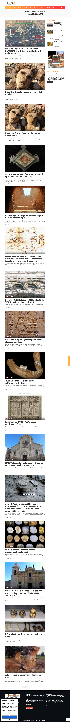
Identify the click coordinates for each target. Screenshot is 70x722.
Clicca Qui (56, 697)
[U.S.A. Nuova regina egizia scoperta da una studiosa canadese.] (25, 324)
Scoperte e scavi (10, 88)
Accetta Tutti (9, 717)
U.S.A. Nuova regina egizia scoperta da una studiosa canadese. (23, 341)
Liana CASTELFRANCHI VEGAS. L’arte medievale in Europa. (20, 423)
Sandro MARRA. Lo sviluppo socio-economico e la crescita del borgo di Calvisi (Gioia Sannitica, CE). (24, 593)
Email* (57, 73)
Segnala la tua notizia (69, 361)
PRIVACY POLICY (44, 720)
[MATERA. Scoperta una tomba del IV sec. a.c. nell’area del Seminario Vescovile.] (25, 447)
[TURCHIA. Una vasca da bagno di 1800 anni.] (50, 32)
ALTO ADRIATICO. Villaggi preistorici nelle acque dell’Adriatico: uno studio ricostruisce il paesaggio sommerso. (58, 24)
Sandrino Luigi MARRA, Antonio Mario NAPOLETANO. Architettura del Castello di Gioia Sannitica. (23, 51)
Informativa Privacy (50, 705)
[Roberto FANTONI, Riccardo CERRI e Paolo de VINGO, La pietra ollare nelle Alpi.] (25, 284)
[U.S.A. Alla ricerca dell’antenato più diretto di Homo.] (25, 618)
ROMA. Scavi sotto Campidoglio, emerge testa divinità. (22, 134)
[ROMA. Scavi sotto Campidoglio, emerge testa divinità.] (25, 117)
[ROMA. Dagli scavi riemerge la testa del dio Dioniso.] (25, 76)
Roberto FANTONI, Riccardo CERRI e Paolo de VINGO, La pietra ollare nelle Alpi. (24, 301)
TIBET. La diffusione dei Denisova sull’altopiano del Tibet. (19, 382)
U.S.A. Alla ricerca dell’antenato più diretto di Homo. (25, 635)
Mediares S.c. (33, 720)
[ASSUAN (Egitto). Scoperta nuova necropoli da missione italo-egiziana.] (25, 199)
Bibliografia (9, 418)
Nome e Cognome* (51, 73)
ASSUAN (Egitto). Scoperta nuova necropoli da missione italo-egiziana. (24, 216)
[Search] (63, 7)
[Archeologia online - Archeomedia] (10, 3)
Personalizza (5, 714)
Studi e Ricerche (10, 45)
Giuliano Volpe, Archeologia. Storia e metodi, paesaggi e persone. (58, 36)
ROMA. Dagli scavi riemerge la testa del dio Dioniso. (24, 93)
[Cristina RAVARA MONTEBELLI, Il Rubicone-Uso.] (25, 659)
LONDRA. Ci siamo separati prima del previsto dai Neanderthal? (21, 551)
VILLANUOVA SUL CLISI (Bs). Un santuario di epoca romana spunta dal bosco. (24, 175)
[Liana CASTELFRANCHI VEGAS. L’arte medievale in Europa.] (25, 406)
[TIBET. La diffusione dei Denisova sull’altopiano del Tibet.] (25, 365)
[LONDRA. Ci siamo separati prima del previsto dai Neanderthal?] (25, 534)
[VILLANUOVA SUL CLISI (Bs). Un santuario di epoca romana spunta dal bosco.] (25, 158)
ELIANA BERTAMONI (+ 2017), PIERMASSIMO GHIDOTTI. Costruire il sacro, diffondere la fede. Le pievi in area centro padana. (23, 258)
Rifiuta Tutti (14, 714)
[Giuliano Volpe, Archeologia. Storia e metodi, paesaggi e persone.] (50, 38)
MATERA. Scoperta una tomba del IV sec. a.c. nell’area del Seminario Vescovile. (24, 464)
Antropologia (10, 546)
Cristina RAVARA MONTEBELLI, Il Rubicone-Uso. (23, 676)
